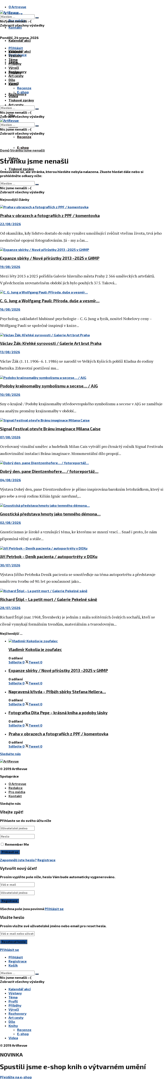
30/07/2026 (10, 565)
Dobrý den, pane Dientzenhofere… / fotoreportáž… (49, 471)
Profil (13, 1001)
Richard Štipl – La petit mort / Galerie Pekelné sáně (48, 599)
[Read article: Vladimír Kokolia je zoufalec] (86, 641)
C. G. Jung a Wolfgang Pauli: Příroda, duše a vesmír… (50, 300)
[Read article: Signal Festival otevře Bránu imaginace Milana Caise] (82, 420)
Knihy (13, 84)
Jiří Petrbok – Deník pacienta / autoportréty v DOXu (48, 556)
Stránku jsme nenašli (27, 150)
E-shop (23, 147)
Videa (13, 96)
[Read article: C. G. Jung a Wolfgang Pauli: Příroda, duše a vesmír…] (82, 292)
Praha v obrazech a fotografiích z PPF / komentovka (50, 215)
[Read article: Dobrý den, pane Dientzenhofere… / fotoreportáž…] (82, 463)
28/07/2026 (10, 608)
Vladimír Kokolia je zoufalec (35, 649)
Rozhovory (17, 72)
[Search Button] (37, 17)
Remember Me (17, 844)
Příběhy (15, 63)
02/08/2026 (10, 522)
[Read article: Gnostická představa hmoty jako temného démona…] (82, 505)
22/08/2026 (10, 224)
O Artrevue (17, 7)
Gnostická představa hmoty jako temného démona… (50, 513)
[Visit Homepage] (9, 12)
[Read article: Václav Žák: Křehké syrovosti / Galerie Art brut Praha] (82, 335)
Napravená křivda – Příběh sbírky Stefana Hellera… (57, 691)
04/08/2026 (10, 480)
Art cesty (16, 105)
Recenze (24, 137)
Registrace (46, 860)
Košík (13, 965)
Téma (13, 59)
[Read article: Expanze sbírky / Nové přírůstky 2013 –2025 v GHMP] (82, 249)
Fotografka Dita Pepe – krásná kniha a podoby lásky (58, 712)
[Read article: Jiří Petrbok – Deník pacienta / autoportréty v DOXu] (82, 548)
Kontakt (15, 27)
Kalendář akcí (20, 40)
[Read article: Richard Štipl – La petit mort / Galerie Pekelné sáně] (82, 591)
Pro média (17, 792)
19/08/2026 (10, 267)
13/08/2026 (10, 352)
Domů (4, 150)
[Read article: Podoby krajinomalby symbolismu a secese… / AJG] (82, 378)
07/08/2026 (10, 437)
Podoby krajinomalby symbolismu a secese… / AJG (49, 385)
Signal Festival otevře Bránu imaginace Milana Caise (50, 428)
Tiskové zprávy (21, 169)
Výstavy (15, 55)
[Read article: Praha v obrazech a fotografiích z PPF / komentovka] (82, 207)
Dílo (12, 80)
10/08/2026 (10, 394)
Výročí (14, 68)
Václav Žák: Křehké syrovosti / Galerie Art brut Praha (50, 343)
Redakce (16, 788)
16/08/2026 (10, 309)
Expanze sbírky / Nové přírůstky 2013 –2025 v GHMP (49, 258)
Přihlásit (16, 957)
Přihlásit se (54, 909)
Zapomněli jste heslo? (18, 860)
